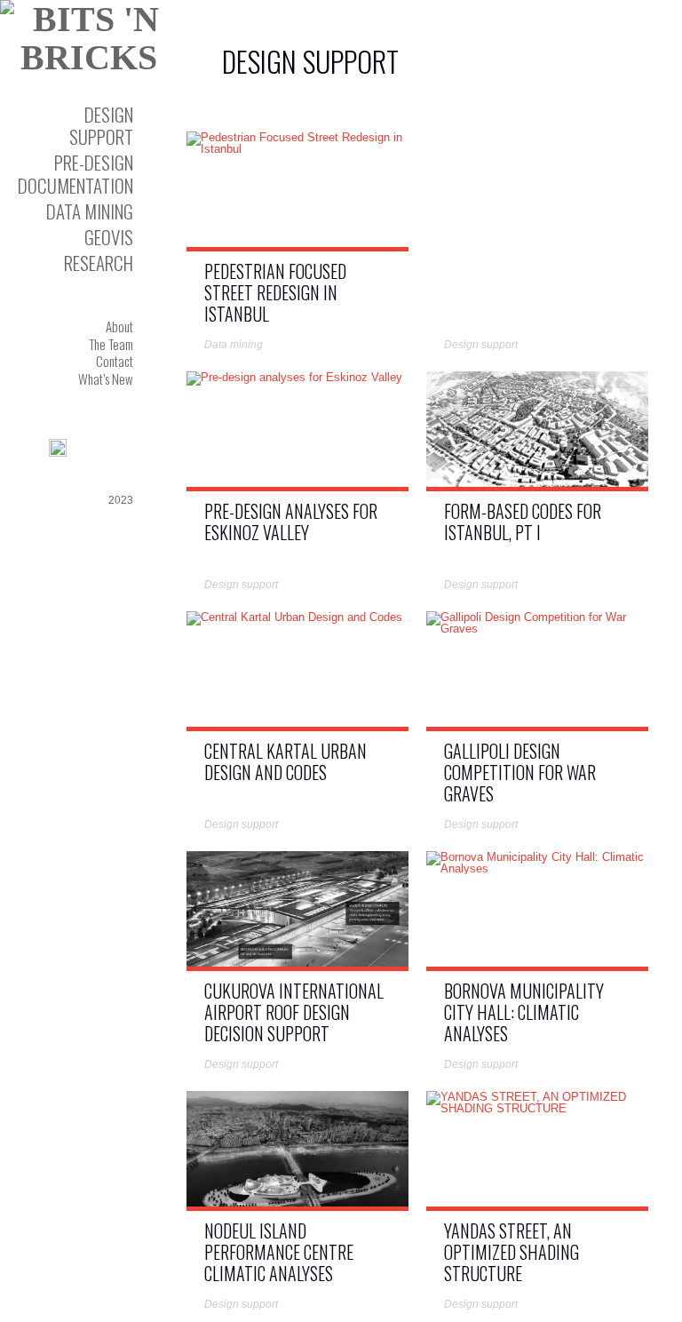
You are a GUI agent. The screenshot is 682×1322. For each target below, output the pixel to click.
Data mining (89, 211)
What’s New (105, 378)
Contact (114, 360)
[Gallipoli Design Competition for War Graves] (537, 628)
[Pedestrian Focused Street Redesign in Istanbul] (297, 148)
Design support (101, 125)
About (119, 326)
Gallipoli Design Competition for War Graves (520, 772)
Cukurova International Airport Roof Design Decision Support (294, 1012)
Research (98, 262)
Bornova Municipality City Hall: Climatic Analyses (524, 1012)
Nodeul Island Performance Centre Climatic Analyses (278, 1251)
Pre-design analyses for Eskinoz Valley (290, 522)
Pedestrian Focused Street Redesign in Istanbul (275, 292)
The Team (111, 344)
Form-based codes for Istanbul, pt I (522, 522)
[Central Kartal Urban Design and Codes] (294, 619)
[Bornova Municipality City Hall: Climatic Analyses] (537, 868)
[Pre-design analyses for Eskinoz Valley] (294, 379)
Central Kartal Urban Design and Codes (285, 761)
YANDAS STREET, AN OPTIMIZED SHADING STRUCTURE (511, 1251)
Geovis (108, 237)
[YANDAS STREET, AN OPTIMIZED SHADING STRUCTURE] (537, 1108)
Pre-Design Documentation (75, 173)
